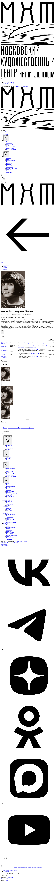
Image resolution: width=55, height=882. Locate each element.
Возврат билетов (10, 148)
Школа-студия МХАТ (11, 168)
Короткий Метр (10, 165)
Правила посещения (11, 149)
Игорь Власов (32, 347)
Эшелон (3, 354)
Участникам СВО (10, 147)
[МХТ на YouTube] (28, 855)
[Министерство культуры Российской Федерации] (7, 867)
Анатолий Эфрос (35, 353)
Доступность (9, 144)
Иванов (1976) (4, 346)
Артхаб (8, 449)
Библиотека (9, 163)
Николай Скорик (41, 343)
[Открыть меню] (1, 175)
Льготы (8, 145)
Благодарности (10, 171)
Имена (8, 159)
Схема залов (9, 143)
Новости (8, 158)
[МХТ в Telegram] (28, 649)
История (8, 161)
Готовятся (8, 458)
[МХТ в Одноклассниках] (28, 752)
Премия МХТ (9, 167)
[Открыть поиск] (1, 1)
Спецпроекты (9, 448)
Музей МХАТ (9, 169)
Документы (9, 172)
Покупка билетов (10, 141)
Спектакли (9, 446)
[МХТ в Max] (28, 803)
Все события (9, 445)
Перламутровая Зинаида (4, 343)
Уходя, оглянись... (5, 350)
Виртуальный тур (10, 160)
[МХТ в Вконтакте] (28, 598)
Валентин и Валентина (4, 357)
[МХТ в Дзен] (28, 700)
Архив (8, 461)
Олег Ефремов (27, 343)
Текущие (8, 457)
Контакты (8, 164)
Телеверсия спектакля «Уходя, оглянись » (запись (18, 428)
